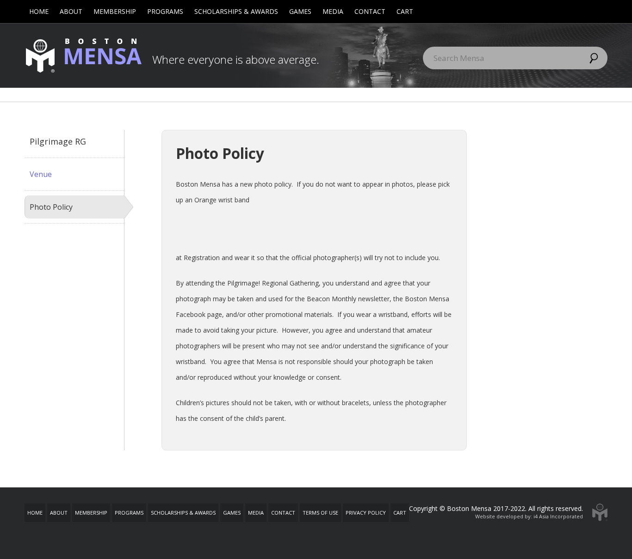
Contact (369, 11)
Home (39, 11)
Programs (165, 11)
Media (332, 11)
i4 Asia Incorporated (558, 516)
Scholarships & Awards (236, 11)
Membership (114, 11)
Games (300, 11)
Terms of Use (320, 512)
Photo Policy (51, 207)
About (71, 11)
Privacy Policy (366, 512)
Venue (41, 174)
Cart (405, 11)
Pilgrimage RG (58, 141)
